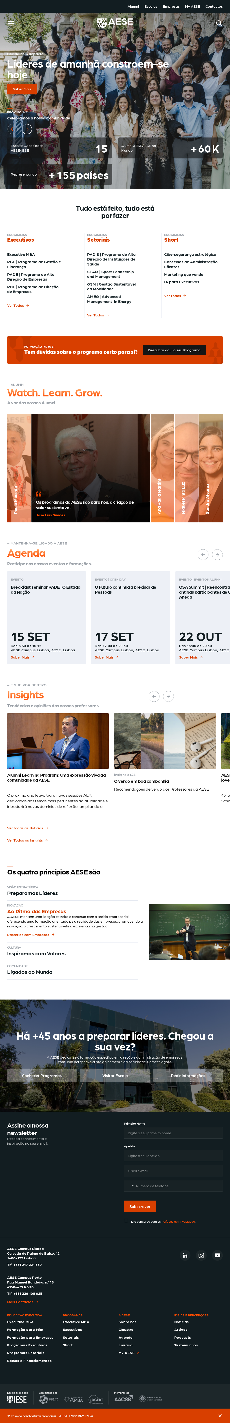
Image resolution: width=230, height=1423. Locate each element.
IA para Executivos (181, 281)
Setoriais (71, 1337)
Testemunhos (186, 1345)
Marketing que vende (183, 274)
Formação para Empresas (30, 1337)
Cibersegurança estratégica (190, 254)
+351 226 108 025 (27, 1293)
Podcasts (182, 1337)
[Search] (219, 23)
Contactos (214, 6)
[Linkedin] (185, 1255)
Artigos (181, 1329)
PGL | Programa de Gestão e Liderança (34, 264)
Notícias (181, 1322)
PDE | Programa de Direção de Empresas (33, 289)
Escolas (150, 6)
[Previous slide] (12, 123)
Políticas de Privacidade (178, 1221)
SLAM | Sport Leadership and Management (110, 274)
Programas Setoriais (25, 1352)
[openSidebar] (10, 23)
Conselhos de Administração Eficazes (191, 264)
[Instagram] (201, 1255)
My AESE (192, 6)
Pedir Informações (188, 1075)
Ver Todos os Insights (25, 840)
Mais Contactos (20, 1301)
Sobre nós (128, 1322)
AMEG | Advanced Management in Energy (109, 299)
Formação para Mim (25, 1329)
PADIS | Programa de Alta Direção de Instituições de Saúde (111, 259)
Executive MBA (21, 254)
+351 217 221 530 (27, 1264)
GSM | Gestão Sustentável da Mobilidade (111, 286)
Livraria (126, 1345)
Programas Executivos (27, 1345)
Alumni (133, 6)
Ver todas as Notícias (25, 828)
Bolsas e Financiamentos (29, 1360)
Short (68, 1345)
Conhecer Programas (42, 1075)
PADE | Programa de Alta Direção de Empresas (31, 276)
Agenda (126, 1337)
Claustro (126, 1329)
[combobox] (129, 1185)
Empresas (171, 6)
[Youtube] (217, 1255)
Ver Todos (15, 305)
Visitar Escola (115, 1075)
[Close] (220, 1415)
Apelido (129, 1146)
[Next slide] (27, 123)
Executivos (72, 1329)
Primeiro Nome (134, 1123)
